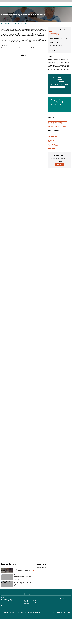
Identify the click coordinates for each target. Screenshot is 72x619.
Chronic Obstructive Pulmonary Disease (55, 135)
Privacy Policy (61, 91)
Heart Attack (50, 140)
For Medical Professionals (53, 1)
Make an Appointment (61, 3)
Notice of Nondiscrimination (6, 612)
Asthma (49, 133)
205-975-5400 (52, 36)
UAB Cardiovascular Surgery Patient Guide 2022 (57, 121)
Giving (34, 602)
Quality (34, 600)
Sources (34, 604)
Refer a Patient (59, 107)
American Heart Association (53, 127)
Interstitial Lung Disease (52, 145)
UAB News (68, 599)
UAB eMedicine (53, 3)
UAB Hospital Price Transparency (34, 612)
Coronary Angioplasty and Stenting (54, 136)
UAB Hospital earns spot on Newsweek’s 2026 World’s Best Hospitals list (22, 576)
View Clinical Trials (59, 164)
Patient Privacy (16, 612)
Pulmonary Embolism (40, 594)
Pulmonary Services (29, 594)
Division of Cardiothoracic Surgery (54, 123)
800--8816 (7, 599)
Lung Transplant (51, 146)
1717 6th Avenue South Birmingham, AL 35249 (54, 34)
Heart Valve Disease (51, 144)
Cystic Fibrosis (50, 139)
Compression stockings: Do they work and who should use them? (23, 569)
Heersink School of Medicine (65, 1)
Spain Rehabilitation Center (18, 594)
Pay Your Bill (68, 3)
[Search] (67, 87)
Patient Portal (46, 3)
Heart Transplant (51, 143)
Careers (45, 1)
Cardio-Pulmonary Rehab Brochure (54, 122)
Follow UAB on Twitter (58, 599)
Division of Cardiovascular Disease (54, 125)
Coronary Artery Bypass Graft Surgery (55, 137)
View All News (4, 566)
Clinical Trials (26, 603)
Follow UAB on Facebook (55, 599)
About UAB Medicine (26, 601)
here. (27, 49)
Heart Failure (50, 141)
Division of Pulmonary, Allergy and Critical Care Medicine (58, 126)
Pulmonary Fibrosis (51, 148)
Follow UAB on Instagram (63, 599)
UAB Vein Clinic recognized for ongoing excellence (22, 583)
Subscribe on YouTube (60, 599)
